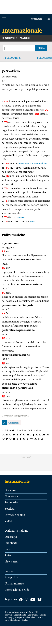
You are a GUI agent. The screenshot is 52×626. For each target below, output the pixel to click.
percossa (21, 217)
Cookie (25, 620)
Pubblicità (11, 543)
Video (8, 521)
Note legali (15, 620)
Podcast (9, 571)
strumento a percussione (33, 163)
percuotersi (13, 58)
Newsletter (12, 561)
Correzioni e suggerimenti (15, 415)
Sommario (11, 502)
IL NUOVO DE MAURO (16, 38)
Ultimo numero (14, 583)
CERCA (41, 48)
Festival (10, 508)
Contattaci (11, 496)
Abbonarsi (36, 19)
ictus (32, 221)
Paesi (8, 549)
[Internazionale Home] (18, 481)
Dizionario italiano (16, 530)
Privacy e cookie (15, 515)
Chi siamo (11, 490)
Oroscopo (11, 537)
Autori (9, 555)
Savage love (12, 577)
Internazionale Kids (17, 589)
